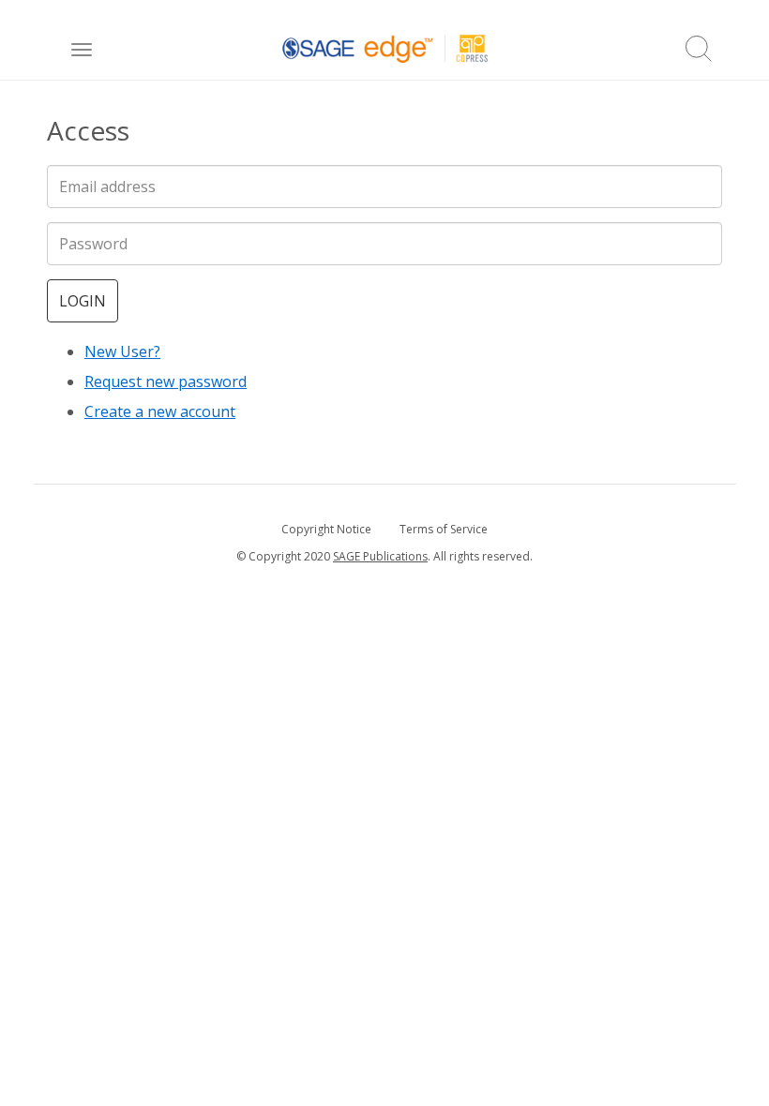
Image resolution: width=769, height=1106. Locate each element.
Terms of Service (444, 529)
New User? (122, 351)
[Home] (385, 47)
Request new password (165, 381)
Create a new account (159, 411)
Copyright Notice (326, 529)
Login (82, 301)
